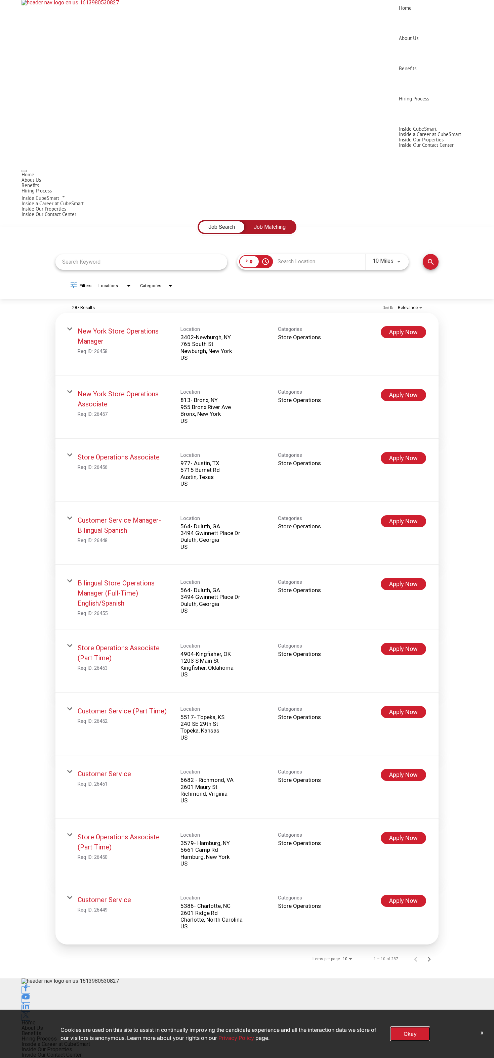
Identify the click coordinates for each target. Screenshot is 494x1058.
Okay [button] (410, 1033)
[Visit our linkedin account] (26, 1008)
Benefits (407, 68)
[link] (247, 344)
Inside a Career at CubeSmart (430, 134)
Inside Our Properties (421, 139)
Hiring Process (414, 98)
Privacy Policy (236, 1037)
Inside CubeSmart (418, 129)
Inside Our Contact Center (426, 145)
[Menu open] (24, 171)
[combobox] (141, 262)
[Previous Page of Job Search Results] (415, 959)
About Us (408, 38)
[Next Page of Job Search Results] (429, 959)
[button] (247, 197)
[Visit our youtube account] (26, 999)
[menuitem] (247, 174)
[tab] (221, 227)
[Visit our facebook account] (26, 990)
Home (405, 8)
